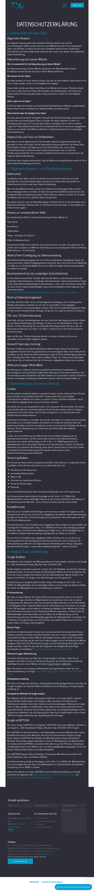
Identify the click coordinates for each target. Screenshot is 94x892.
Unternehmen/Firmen (44, 827)
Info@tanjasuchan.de (14, 826)
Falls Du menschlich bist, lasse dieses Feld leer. (27, 856)
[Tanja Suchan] (17, 5)
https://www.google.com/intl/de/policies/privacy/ (54, 774)
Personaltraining (42, 818)
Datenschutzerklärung (51, 882)
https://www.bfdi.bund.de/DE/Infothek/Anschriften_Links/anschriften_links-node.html (42, 292)
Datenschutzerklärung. (44, 853)
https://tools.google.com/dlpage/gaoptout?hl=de (52, 649)
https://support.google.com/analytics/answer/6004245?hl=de (45, 672)
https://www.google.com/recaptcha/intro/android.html (29, 777)
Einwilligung (12, 841)
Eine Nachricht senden (20, 861)
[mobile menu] (64, 5)
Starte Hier (77, 5)
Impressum (34, 882)
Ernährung (40, 824)
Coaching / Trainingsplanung (46, 821)
